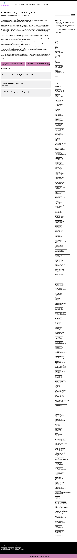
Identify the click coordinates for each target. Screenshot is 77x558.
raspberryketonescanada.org (61, 232)
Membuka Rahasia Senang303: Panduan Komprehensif (15, 92)
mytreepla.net (58, 163)
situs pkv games (8, 545)
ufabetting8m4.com (59, 172)
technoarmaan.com (59, 252)
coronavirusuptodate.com (60, 154)
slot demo (57, 74)
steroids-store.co (58, 355)
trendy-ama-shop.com (60, 216)
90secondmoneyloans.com (60, 143)
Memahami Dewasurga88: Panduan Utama (12, 83)
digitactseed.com (58, 140)
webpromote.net (58, 353)
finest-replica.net (58, 210)
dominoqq (57, 63)
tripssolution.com (58, 147)
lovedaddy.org (58, 491)
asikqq (56, 41)
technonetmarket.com (60, 197)
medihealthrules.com (59, 234)
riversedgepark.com (59, 98)
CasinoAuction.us (58, 375)
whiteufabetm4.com (59, 183)
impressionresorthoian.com (60, 501)
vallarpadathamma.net (60, 453)
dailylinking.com (58, 118)
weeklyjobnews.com (59, 516)
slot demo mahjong (59, 65)
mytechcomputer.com (59, 270)
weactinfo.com (58, 477)
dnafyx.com (57, 119)
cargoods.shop (58, 437)
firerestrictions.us (58, 346)
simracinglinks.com (59, 307)
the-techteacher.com (59, 247)
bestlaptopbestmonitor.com (61, 358)
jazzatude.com (58, 322)
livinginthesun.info (58, 434)
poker (56, 61)
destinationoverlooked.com (60, 522)
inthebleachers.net (59, 394)
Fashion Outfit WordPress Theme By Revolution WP (38, 556)
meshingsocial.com (59, 478)
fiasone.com (57, 483)
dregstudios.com (58, 333)
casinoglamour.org (59, 401)
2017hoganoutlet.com (59, 416)
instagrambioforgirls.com (60, 472)
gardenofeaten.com (59, 467)
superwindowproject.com (60, 381)
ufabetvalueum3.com (59, 174)
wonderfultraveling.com (60, 339)
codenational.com (58, 261)
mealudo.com (58, 486)
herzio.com (57, 425)
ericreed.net (57, 368)
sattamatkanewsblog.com (60, 510)
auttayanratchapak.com (60, 448)
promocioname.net (59, 341)
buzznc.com (57, 256)
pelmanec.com (58, 418)
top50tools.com (58, 317)
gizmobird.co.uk (58, 287)
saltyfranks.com (58, 319)
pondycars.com (58, 229)
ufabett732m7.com (59, 217)
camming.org (57, 94)
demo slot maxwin (58, 67)
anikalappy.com (58, 184)
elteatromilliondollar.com (60, 450)
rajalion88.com (58, 95)
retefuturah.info (58, 193)
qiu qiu (56, 60)
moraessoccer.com (59, 336)
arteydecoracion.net (59, 356)
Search (56, 13)
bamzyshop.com (58, 227)
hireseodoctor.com (59, 159)
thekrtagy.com (58, 242)
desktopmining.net (59, 392)
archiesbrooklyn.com (59, 347)
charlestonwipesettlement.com (61, 513)
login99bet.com (58, 89)
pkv (56, 42)
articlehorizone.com (59, 150)
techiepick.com (58, 226)
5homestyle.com (58, 405)
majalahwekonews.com (60, 415)
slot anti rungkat (18, 548)
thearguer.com (58, 479)
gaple (56, 46)
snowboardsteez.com (59, 471)
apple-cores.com (58, 389)
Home (16, 4)
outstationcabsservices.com (61, 241)
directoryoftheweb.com (60, 420)
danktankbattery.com (59, 484)
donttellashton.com (59, 421)
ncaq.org (57, 110)
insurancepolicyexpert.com (60, 312)
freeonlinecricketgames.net (61, 343)
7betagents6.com (58, 153)
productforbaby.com (59, 457)
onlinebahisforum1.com (59, 91)
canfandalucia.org (58, 237)
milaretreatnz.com (59, 327)
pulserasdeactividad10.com (60, 390)
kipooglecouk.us (58, 376)
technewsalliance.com (59, 196)
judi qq (56, 43)
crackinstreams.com (59, 155)
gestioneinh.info (58, 211)
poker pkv (57, 50)
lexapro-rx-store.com (59, 395)
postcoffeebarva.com (59, 449)
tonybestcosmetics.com (60, 255)
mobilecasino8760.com (60, 371)
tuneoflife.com (58, 532)
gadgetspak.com (58, 157)
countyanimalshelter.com (60, 517)
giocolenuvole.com (59, 120)
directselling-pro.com (59, 265)
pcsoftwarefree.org (59, 116)
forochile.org (57, 337)
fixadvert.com (58, 298)
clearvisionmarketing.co (60, 205)
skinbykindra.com (58, 259)
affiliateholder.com (59, 535)
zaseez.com (57, 99)
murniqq (2, 549)
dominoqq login (4, 547)
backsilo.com (57, 498)
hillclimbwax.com (58, 525)
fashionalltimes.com (59, 250)
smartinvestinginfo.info (59, 195)
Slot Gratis (39, 4)
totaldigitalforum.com (59, 251)
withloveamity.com (59, 123)
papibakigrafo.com (59, 382)
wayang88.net (58, 181)
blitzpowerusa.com (59, 466)
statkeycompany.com (59, 313)
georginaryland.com (59, 360)
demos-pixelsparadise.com (60, 303)
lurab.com (57, 268)
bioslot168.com (58, 271)
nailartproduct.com (59, 139)
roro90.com (57, 424)
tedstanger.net (58, 198)
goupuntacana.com (59, 96)
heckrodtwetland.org (59, 365)
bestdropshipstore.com (60, 135)
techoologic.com (58, 231)
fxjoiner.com (57, 258)
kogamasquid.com (59, 399)
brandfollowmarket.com (60, 515)
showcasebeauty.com (59, 310)
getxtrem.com (58, 476)
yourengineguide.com (59, 239)
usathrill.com (57, 235)
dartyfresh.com (58, 114)
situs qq (56, 47)
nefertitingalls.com (59, 103)
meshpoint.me (58, 444)
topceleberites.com (59, 171)
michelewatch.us (58, 293)
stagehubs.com (58, 86)
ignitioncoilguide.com (59, 269)
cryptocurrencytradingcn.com (61, 511)
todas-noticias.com (59, 429)
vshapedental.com (59, 236)
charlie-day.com (58, 487)
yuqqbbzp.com (58, 152)
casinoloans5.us (58, 373)
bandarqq (57, 58)
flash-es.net (57, 496)
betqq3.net (57, 372)
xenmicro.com (58, 111)
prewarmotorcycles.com (60, 305)
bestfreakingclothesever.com (61, 502)
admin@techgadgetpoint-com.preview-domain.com (18, 15)
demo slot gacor (58, 69)
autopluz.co (57, 299)
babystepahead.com (59, 521)
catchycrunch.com (59, 100)
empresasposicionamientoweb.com (62, 254)
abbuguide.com (58, 127)
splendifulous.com (58, 168)
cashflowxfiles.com (59, 473)
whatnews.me (58, 207)
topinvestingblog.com (59, 316)
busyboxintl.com (58, 447)
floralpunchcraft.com (59, 482)
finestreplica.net (58, 189)
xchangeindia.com (58, 244)
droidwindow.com (58, 220)
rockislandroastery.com (60, 264)
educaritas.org (58, 106)
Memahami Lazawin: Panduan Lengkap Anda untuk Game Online (18, 75)
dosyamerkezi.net (58, 308)
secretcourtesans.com (59, 90)
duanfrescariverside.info (60, 187)
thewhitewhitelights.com (60, 362)
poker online (57, 53)
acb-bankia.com (58, 494)
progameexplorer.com (59, 263)
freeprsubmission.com (59, 221)
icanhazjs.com (58, 384)
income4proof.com (59, 105)
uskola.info (57, 201)
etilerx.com (57, 188)
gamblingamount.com (59, 523)
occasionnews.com (59, 527)
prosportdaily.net (58, 212)
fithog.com (57, 357)
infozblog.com (58, 350)
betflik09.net (57, 109)
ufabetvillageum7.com (59, 177)
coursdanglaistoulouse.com (60, 289)
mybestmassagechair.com (60, 367)
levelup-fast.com (58, 162)
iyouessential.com (58, 121)
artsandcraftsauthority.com (61, 273)
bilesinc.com (57, 326)
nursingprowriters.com (59, 506)
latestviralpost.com (59, 463)
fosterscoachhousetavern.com (61, 459)
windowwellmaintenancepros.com (62, 534)
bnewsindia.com (58, 225)
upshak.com (57, 497)
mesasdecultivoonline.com (60, 460)
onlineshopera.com (59, 113)
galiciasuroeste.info (59, 331)
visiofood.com (58, 218)
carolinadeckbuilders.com (60, 314)
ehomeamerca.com (59, 132)
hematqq (7, 549)
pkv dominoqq (58, 77)
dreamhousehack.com (59, 246)
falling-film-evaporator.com (61, 503)
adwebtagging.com (59, 518)
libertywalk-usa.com (59, 284)
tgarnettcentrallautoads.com (61, 297)
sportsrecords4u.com (59, 169)
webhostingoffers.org (59, 129)
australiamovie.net (59, 285)
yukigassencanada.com (60, 149)
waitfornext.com (58, 203)
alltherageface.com (59, 260)
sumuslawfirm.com (59, 505)
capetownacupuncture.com (61, 438)
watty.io (56, 433)
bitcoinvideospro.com (59, 439)
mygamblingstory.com (59, 414)
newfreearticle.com (59, 464)
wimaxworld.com (58, 342)
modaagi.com (58, 328)
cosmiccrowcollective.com (60, 440)
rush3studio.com (58, 423)
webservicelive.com (59, 274)
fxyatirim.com (58, 125)
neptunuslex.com (58, 290)
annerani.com (58, 321)
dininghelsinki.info (58, 186)
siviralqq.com (57, 500)
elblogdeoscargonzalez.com (61, 352)
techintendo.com (58, 133)
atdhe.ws (57, 363)
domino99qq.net (58, 419)
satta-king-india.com (59, 148)
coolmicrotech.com (59, 245)
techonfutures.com (59, 230)
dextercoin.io (57, 402)
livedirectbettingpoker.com (60, 488)
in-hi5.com (57, 426)
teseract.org (57, 215)
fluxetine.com (58, 370)
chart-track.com (58, 338)
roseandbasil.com (58, 361)
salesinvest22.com (59, 213)
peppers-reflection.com (60, 531)
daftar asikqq (57, 62)
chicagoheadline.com (59, 92)
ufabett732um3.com (59, 200)
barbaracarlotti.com (59, 391)
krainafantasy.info (58, 428)
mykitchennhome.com (59, 377)
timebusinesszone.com (59, 530)
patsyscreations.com (59, 104)
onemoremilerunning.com (60, 469)
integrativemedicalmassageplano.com (63, 492)
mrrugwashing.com (59, 493)
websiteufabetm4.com (59, 182)
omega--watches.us (59, 294)
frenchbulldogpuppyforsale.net (61, 397)
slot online (46, 4)
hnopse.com (57, 526)
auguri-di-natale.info (59, 292)
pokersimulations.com (59, 164)
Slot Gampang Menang (30, 4)
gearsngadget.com (59, 158)
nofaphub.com (58, 101)
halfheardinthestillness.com (60, 366)
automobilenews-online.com (61, 249)
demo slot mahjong (59, 52)
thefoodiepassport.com (60, 380)
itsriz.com (57, 435)
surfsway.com (58, 138)
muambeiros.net (58, 348)
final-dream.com (58, 208)
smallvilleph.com (58, 329)
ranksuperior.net (58, 520)
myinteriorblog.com (59, 224)
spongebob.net (58, 445)
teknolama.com (58, 455)
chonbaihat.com (58, 351)
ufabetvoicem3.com (59, 178)
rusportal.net (57, 431)
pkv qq (56, 70)
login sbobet (57, 51)
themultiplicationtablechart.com (62, 400)
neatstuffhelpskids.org (59, 334)
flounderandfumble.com (60, 191)
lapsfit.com (57, 161)
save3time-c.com (58, 300)
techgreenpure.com (59, 134)
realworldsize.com (58, 454)
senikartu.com (58, 430)
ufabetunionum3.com (59, 173)
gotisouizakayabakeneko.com (61, 443)
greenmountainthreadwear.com (61, 507)
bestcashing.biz (58, 345)
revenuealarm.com (59, 266)
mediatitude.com (58, 304)
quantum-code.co (58, 206)
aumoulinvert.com (58, 379)
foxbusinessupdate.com (60, 489)
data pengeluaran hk (59, 72)
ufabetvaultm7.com (59, 176)
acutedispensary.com (59, 508)
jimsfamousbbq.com (59, 283)
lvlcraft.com (57, 142)
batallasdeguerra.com (59, 332)
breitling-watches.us (59, 295)
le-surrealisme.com (59, 309)
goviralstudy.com (58, 386)
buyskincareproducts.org (60, 396)
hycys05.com (57, 468)
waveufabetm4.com (59, 179)
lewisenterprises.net (59, 115)
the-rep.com (57, 318)
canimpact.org (58, 385)
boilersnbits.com (58, 462)
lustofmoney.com (58, 528)
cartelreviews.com (59, 137)
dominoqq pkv (58, 45)
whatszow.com (58, 130)
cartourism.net (58, 387)
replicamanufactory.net (60, 166)
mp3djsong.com (58, 288)
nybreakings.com (58, 240)
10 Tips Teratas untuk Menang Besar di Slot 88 (65, 29)
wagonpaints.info (58, 202)
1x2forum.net (57, 87)
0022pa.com (57, 323)
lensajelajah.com (58, 108)
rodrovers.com (58, 145)
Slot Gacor (21, 4)
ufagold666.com (58, 222)
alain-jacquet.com (59, 442)
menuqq (2, 545)
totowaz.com (57, 512)
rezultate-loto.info (59, 167)
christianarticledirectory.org (61, 404)
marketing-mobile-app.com (61, 481)
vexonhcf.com (58, 302)
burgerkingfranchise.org (60, 452)
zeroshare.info (58, 324)
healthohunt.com (58, 192)
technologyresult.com (59, 128)
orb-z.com (57, 458)
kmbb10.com (57, 474)
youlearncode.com (59, 124)
